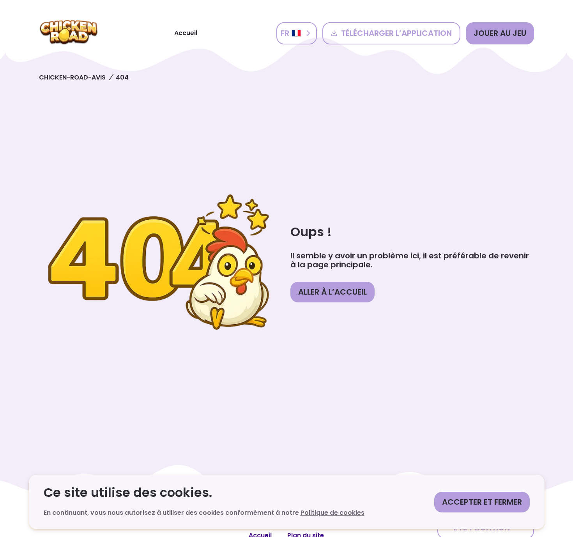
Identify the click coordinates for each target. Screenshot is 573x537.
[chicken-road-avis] (68, 33)
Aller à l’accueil (332, 291)
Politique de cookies (332, 512)
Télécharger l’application (396, 33)
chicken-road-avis (72, 77)
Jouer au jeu (500, 33)
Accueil (185, 32)
